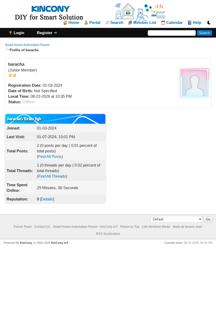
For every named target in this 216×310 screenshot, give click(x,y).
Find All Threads (52, 176)
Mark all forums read (187, 227)
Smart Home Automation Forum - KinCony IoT (85, 227)
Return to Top (130, 227)
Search (116, 22)
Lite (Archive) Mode (156, 227)
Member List (144, 22)
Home (73, 22)
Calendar (174, 22)
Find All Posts (50, 156)
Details (47, 199)
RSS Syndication (108, 234)
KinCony (26, 242)
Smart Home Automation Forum (27, 45)
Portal (94, 22)
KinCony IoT (59, 242)
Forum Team (23, 227)
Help (197, 22)
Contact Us (42, 227)
